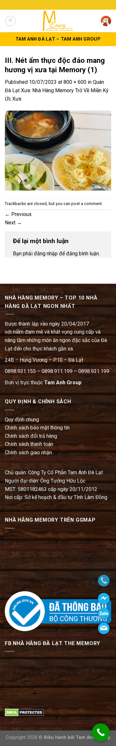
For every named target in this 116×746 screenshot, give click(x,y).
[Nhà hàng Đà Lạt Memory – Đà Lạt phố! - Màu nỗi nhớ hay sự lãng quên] (58, 21)
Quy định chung (22, 420)
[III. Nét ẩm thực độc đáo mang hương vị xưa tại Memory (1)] (58, 150)
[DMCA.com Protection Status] (24, 712)
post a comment (86, 203)
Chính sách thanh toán (29, 444)
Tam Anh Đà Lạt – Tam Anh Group (58, 39)
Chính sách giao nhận (28, 452)
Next (13, 223)
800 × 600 (74, 82)
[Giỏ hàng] (106, 21)
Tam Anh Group (63, 382)
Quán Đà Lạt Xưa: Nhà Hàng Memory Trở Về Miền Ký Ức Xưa (57, 90)
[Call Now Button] (101, 732)
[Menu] (10, 21)
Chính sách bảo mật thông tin (37, 428)
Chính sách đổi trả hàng (31, 436)
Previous (18, 214)
